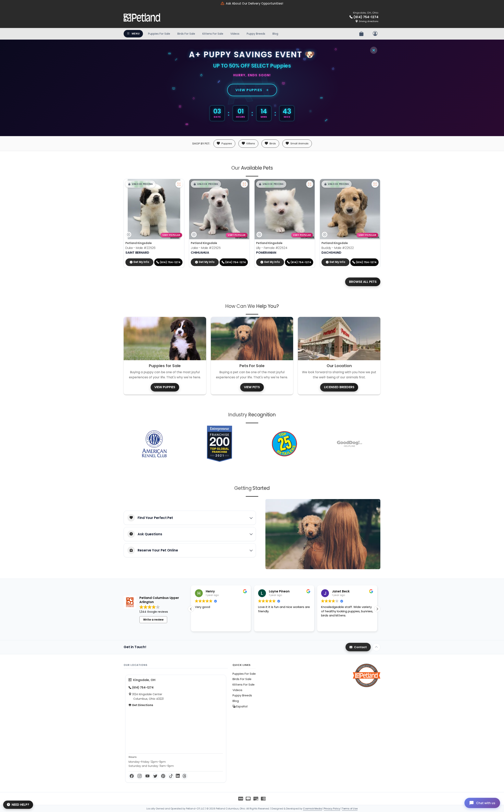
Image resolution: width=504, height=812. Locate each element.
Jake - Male (206, 248)
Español (241, 706)
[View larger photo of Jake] (244, 184)
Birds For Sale (186, 34)
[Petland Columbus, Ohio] (142, 17)
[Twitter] (155, 776)
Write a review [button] (153, 620)
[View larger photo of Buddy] (375, 184)
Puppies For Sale (159, 34)
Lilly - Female (271, 248)
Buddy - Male (337, 248)
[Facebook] (132, 776)
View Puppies (248, 90)
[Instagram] (139, 776)
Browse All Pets (363, 281)
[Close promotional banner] (373, 50)
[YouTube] (147, 776)
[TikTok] (171, 776)
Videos (234, 34)
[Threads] (184, 776)
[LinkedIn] (178, 776)
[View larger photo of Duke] (179, 184)
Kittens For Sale (212, 34)
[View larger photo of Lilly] (309, 184)
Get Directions (142, 705)
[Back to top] (376, 647)
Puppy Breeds (256, 34)
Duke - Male (140, 248)
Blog (275, 34)
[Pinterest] (163, 776)
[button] (140, 184)
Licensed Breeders (339, 387)
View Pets (252, 387)
